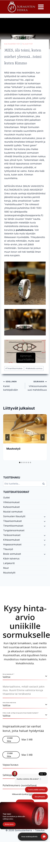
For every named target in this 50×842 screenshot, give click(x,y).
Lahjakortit (9, 563)
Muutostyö (13, 448)
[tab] (19, 462)
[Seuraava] (42, 437)
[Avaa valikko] (41, 7)
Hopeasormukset (12, 544)
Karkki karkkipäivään (10, 385)
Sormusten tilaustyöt (14, 516)
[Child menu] (44, 516)
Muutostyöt (9, 572)
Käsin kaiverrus (11, 558)
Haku (44, 483)
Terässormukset (11, 535)
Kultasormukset (11, 507)
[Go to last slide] (7, 437)
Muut (6, 568)
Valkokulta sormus (34, 368)
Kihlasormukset (11, 539)
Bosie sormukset (12, 554)
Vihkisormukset (11, 502)
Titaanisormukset (12, 521)
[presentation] (25, 428)
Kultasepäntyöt (12, 44)
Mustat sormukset (13, 511)
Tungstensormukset (13, 530)
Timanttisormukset (13, 525)
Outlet (6, 497)
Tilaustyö (8, 549)
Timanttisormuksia (13, 368)
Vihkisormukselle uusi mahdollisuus (37, 385)
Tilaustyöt (27, 44)
